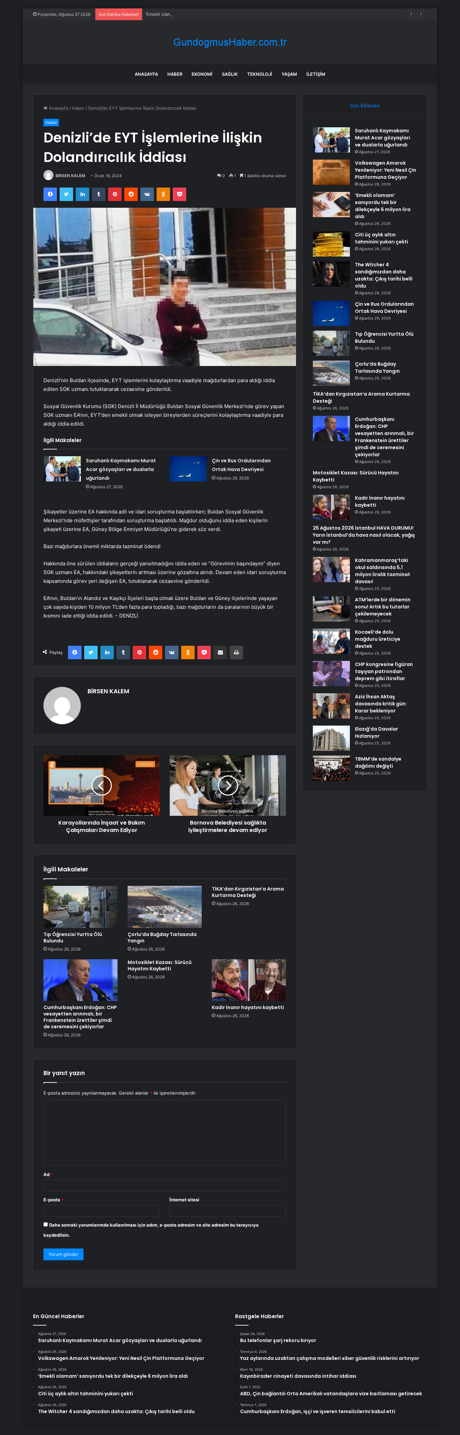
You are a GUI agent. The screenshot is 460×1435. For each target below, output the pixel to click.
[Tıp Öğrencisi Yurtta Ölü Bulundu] (80, 907)
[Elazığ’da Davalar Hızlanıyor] (331, 738)
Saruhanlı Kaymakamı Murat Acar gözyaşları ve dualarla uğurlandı (121, 469)
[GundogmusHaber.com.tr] (230, 42)
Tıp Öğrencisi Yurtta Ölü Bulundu (72, 937)
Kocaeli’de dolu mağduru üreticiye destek (377, 639)
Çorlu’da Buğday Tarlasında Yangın (162, 937)
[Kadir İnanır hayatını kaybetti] (249, 980)
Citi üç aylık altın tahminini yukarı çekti (381, 238)
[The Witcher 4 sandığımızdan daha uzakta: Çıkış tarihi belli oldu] (331, 274)
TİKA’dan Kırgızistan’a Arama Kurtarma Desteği (248, 892)
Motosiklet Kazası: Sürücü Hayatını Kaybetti (160, 965)
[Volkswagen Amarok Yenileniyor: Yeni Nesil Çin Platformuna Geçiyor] (331, 172)
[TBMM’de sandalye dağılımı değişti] (331, 768)
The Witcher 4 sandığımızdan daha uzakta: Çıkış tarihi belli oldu (384, 275)
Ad (48, 1174)
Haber (174, 74)
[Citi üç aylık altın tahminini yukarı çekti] (331, 244)
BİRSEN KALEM (70, 175)
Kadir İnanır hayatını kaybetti (248, 1007)
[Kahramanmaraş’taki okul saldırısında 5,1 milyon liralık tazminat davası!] (331, 569)
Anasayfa (146, 74)
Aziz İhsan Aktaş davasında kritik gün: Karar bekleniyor (381, 703)
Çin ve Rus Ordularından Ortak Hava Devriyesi (384, 307)
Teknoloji (259, 74)
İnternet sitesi (184, 1199)
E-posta (53, 1199)
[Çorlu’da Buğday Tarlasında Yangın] (165, 907)
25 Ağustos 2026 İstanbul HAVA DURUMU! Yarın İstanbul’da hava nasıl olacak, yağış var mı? (364, 535)
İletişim (315, 74)
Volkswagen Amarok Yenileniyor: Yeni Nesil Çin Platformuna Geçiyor (385, 170)
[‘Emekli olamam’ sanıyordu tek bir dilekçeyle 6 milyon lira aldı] (331, 204)
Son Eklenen (365, 105)
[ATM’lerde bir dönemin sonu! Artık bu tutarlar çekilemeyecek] (331, 609)
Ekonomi (202, 74)
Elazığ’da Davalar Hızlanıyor (376, 732)
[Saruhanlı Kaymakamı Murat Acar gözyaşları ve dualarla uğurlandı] (62, 468)
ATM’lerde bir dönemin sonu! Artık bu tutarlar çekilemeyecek (382, 606)
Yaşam (289, 74)
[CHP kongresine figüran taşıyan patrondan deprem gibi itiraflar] (331, 673)
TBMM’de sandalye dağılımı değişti (378, 762)
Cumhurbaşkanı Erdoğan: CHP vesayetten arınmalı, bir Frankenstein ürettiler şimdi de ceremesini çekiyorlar (80, 1017)
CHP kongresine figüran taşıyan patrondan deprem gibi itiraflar (384, 671)
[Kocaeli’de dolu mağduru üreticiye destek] (331, 641)
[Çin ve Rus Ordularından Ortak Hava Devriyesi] (188, 468)
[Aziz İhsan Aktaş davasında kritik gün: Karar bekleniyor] (331, 706)
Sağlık (230, 74)
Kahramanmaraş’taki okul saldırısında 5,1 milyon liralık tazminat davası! (382, 571)
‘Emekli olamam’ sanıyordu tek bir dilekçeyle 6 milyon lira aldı (208, 14)
